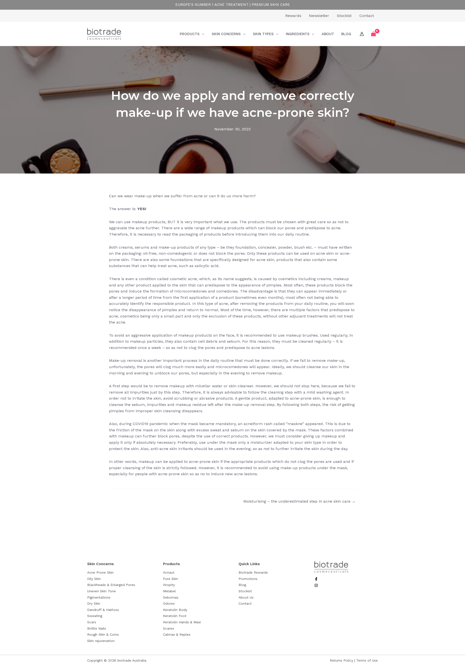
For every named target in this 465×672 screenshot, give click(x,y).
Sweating (94, 616)
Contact (245, 603)
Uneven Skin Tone (101, 591)
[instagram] (316, 586)
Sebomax (170, 597)
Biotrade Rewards (253, 572)
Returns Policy (341, 660)
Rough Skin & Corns (103, 634)
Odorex (169, 603)
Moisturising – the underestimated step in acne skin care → (299, 501)
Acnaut (168, 572)
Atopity (169, 585)
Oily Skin (94, 579)
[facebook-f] (316, 579)
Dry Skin (93, 603)
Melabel (169, 591)
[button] (202, 34)
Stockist (245, 591)
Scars (91, 622)
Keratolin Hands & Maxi (182, 622)
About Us (246, 597)
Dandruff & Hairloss (103, 610)
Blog (242, 585)
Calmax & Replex (176, 634)
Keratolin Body (175, 610)
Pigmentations (98, 597)
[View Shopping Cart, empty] (373, 34)
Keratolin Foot (174, 616)
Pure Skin (170, 579)
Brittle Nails (96, 628)
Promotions (248, 579)
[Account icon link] (362, 34)
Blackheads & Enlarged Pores (111, 585)
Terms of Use (367, 660)
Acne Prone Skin (100, 572)
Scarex (168, 628)
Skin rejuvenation (101, 641)
